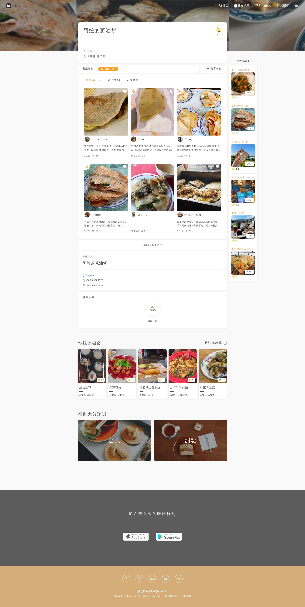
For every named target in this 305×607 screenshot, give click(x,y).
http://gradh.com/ (94, 285)
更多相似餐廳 (213, 342)
